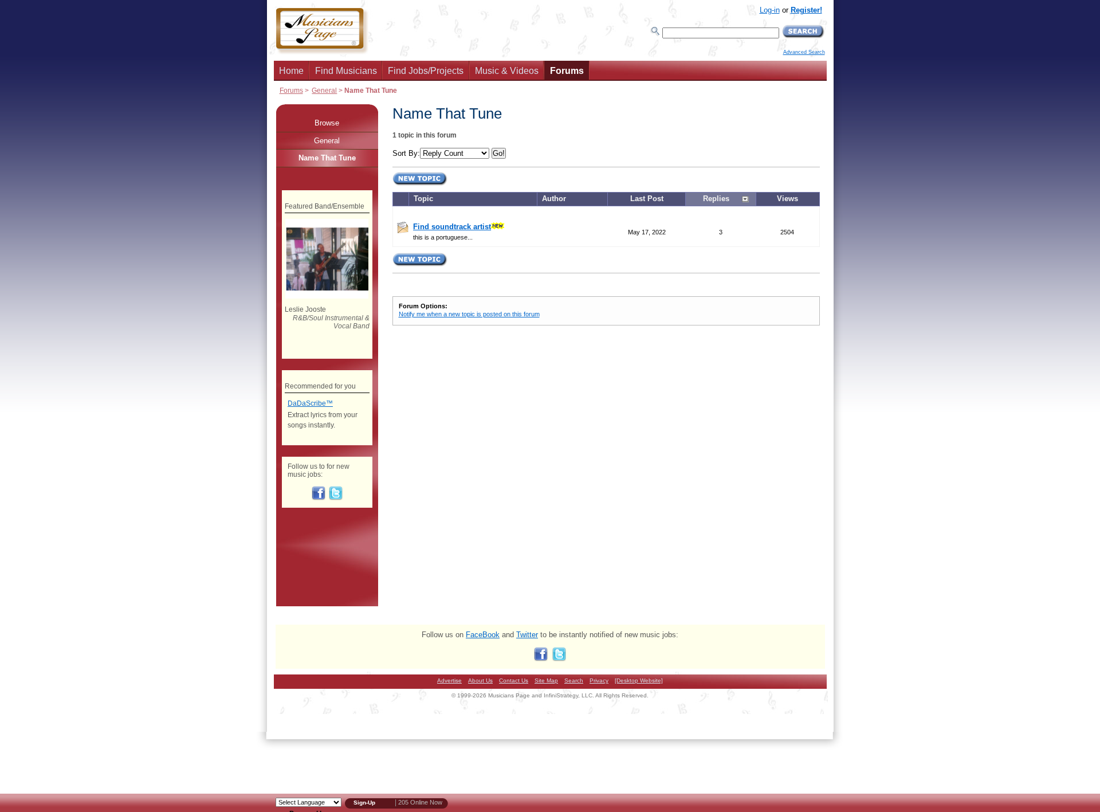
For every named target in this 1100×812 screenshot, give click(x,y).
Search (573, 680)
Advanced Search (804, 52)
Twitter (527, 634)
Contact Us (513, 680)
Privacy (599, 680)
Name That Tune (327, 158)
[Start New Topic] (420, 183)
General (324, 90)
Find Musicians (346, 71)
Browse (327, 123)
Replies (716, 198)
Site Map (546, 680)
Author (554, 198)
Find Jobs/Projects (425, 71)
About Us (480, 680)
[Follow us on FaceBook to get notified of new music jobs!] (318, 498)
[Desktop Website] (639, 680)
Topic (423, 198)
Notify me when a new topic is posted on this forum (469, 314)
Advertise (449, 680)
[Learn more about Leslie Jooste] (326, 296)
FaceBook (483, 634)
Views (787, 198)
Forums (567, 71)
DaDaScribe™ (310, 403)
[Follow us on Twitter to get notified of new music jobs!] (336, 498)
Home (291, 71)
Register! (806, 10)
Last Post (646, 198)
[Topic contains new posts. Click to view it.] (402, 230)
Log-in (770, 10)
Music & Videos (507, 71)
